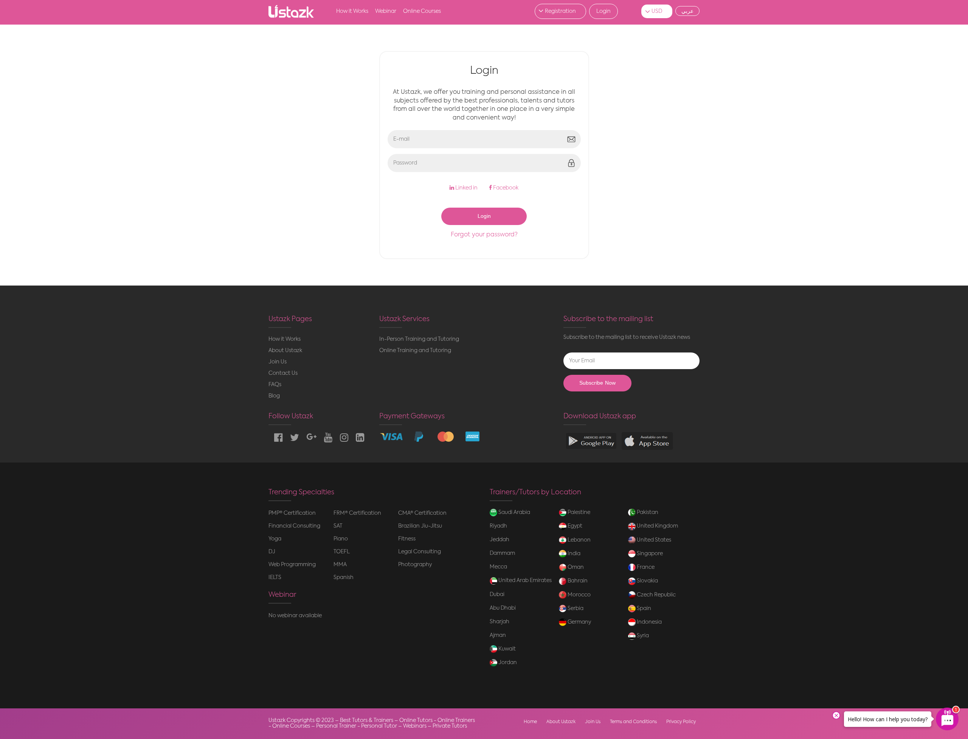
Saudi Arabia (513, 512)
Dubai (497, 594)
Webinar (385, 11)
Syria (642, 635)
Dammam (502, 553)
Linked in (466, 188)
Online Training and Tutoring (415, 350)
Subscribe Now (597, 383)
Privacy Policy (681, 722)
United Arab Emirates (524, 580)
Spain (643, 608)
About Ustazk (285, 350)
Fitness (407, 539)
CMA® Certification (422, 513)
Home (530, 722)
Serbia (574, 608)
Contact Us (283, 373)
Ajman (498, 635)
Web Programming (292, 564)
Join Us (277, 362)
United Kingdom (657, 526)
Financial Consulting (294, 526)
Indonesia (649, 622)
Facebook (505, 188)
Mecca (498, 567)
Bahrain (577, 581)
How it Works (352, 11)
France (645, 567)
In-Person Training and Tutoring (419, 339)
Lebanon (578, 540)
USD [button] (657, 11)
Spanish (344, 577)
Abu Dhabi (503, 608)
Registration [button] (560, 11)
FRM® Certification (357, 513)
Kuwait (506, 649)
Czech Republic (656, 595)
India (573, 553)
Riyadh (498, 526)
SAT (338, 526)
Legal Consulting (419, 551)
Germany (578, 622)
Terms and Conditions (633, 722)
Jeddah (499, 539)
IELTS (274, 577)
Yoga (274, 539)
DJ (271, 551)
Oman (575, 567)
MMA (340, 564)
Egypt (574, 526)
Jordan (507, 662)
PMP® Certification (292, 513)
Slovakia (647, 581)
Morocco (578, 595)
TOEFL (342, 551)
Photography (415, 564)
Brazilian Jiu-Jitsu (420, 526)
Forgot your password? (484, 235)
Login (603, 11)
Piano (341, 539)
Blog (274, 396)
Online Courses (422, 11)
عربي (687, 11)
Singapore (649, 553)
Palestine (578, 512)
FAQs (274, 384)
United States (653, 540)
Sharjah (499, 621)
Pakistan (647, 512)
